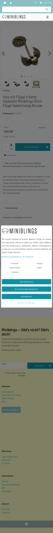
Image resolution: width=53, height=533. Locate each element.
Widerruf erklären (11, 409)
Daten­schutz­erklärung (12, 256)
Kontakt (5, 481)
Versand (41, 166)
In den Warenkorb (31, 147)
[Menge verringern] (11, 149)
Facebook (6, 509)
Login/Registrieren (9, 456)
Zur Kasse (6, 463)
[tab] (26, 208)
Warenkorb (6, 460)
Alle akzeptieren (26, 281)
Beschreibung (11, 208)
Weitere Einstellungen (26, 302)
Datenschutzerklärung (11, 484)
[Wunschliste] (35, 2)
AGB (3, 487)
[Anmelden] (10, 2)
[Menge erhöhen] (11, 145)
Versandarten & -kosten (11, 395)
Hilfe (3, 401)
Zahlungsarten (8, 391)
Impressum (6, 491)
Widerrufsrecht (8, 398)
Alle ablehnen (26, 296)
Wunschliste (11, 155)
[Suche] (47, 9)
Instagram (6, 512)
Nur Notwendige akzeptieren (26, 289)
